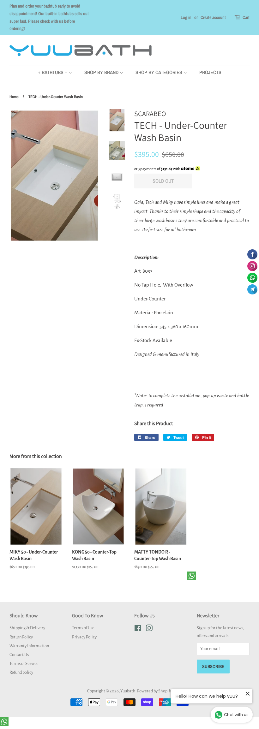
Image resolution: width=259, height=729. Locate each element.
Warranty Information (29, 645)
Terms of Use (83, 627)
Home (14, 96)
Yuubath (128, 691)
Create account (213, 17)
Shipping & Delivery (27, 627)
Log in (186, 17)
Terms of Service (24, 663)
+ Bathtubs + (53, 72)
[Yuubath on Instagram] (149, 629)
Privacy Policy (84, 637)
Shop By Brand (102, 72)
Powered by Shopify (154, 691)
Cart (246, 17)
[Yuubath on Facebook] (138, 629)
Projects (210, 72)
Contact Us (19, 654)
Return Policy (21, 637)
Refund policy (21, 672)
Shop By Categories (160, 72)
